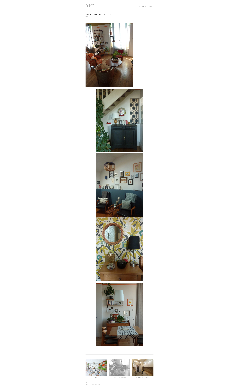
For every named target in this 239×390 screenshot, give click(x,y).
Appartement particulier (119, 377)
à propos (144, 6)
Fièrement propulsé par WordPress (94, 382)
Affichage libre (91, 5)
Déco (87, 16)
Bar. (96, 377)
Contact (151, 6)
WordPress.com (98, 384)
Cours (139, 6)
